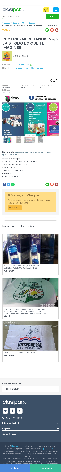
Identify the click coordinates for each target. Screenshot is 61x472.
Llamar (16, 468)
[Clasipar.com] (13, 10)
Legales (6, 428)
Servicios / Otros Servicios (25, 23)
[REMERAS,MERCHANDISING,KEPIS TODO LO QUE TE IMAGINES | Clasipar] (7, 137)
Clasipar (6, 23)
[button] (46, 9)
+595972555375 (23, 65)
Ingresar (15, 207)
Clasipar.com (16, 446)
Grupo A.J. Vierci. (47, 448)
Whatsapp (47, 468)
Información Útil (10, 423)
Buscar (53, 16)
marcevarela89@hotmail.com (30, 68)
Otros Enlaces (9, 434)
